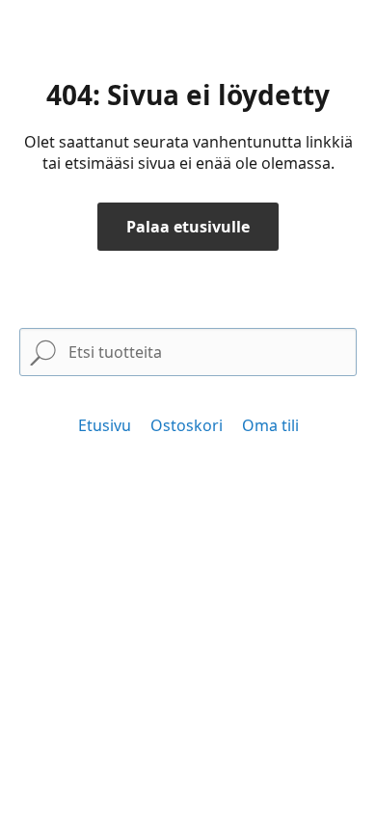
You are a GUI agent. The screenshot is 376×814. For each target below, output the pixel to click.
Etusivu (104, 425)
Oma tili (270, 425)
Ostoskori (186, 425)
